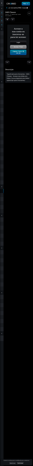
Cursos (7, 14)
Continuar (20, 463)
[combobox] (18, 8)
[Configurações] (7, 19)
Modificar (12, 463)
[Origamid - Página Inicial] (11, 3)
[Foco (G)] (13, 19)
